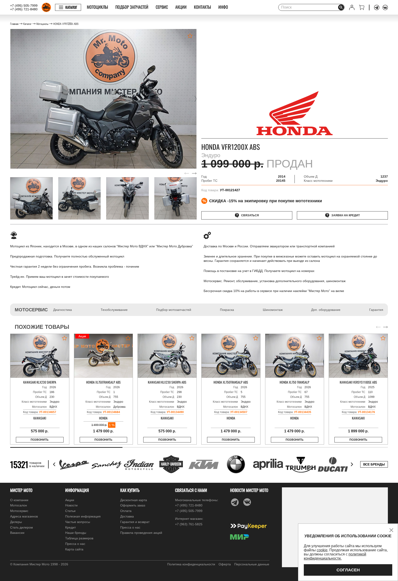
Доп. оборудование (325, 310)
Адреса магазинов (24, 516)
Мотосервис (19, 511)
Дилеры (16, 522)
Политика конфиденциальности (191, 564)
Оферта (225, 564)
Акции (181, 7)
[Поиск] (341, 7)
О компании (19, 500)
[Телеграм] (376, 7)
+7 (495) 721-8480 (24, 9)
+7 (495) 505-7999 (24, 5)
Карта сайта (74, 549)
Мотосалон (18, 505)
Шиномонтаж (273, 310)
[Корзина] (361, 7)
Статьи (70, 511)
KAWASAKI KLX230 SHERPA (39, 382)
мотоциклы (97, 7)
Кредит (70, 527)
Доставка (127, 516)
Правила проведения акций (141, 533)
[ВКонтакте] (385, 7)
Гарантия (376, 310)
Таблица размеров (79, 538)
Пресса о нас (75, 544)
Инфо (223, 7)
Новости (71, 505)
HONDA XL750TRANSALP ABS (103, 382)
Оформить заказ (132, 505)
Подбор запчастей (131, 7)
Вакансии (17, 533)
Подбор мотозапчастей (173, 310)
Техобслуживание (114, 310)
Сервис (162, 7)
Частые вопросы (77, 522)
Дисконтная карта (133, 500)
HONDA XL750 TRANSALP (294, 382)
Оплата (126, 511)
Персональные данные (251, 564)
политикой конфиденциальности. (335, 556)
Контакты (202, 7)
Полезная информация (83, 516)
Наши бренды (75, 533)
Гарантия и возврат (134, 522)
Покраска (227, 310)
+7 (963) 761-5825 (188, 524)
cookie (322, 550)
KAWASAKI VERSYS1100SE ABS (358, 382)
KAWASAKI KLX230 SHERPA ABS (167, 382)
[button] (11, 99)
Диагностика (62, 310)
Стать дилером (21, 527)
